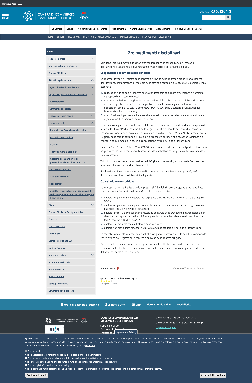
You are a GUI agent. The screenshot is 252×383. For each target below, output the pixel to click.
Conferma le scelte (37, 375)
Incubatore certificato (59, 262)
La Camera (57, 28)
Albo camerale (119, 28)
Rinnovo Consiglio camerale (188, 28)
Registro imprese (77, 36)
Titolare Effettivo (57, 73)
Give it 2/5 (104, 281)
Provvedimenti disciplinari (64, 151)
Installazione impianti (60, 169)
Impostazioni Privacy (126, 332)
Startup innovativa (58, 283)
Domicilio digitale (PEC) (60, 240)
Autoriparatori (56, 101)
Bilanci (52, 205)
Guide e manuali (57, 248)
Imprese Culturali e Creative (63, 66)
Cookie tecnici (34, 351)
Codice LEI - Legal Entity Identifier (66, 212)
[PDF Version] (118, 268)
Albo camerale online (159, 304)
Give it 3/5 (106, 281)
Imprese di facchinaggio (61, 116)
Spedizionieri (55, 183)
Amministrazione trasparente (92, 28)
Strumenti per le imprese (61, 290)
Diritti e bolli (55, 233)
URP (138, 304)
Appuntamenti (163, 28)
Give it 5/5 (111, 281)
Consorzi (53, 219)
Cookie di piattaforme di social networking (48, 365)
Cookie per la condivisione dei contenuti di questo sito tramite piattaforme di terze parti (71, 358)
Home (50, 36)
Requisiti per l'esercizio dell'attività (68, 130)
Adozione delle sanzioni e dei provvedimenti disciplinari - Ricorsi (67, 160)
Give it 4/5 (109, 281)
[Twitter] (217, 12)
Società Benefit (56, 276)
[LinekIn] (229, 12)
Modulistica (184, 304)
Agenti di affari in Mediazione (64, 87)
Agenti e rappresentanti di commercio (68, 94)
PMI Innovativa (56, 269)
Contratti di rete (57, 226)
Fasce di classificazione (62, 137)
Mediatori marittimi (59, 176)
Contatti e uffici (116, 304)
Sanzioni (54, 144)
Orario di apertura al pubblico (81, 304)
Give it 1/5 (101, 281)
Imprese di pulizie (129, 36)
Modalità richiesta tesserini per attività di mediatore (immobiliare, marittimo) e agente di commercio (71, 194)
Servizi (70, 28)
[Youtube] (222, 12)
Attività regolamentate (103, 36)
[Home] (56, 15)
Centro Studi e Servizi (141, 28)
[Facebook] (213, 12)
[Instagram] (225, 12)
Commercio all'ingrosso (61, 109)
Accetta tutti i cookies (213, 375)
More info (90, 345)
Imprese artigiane (57, 255)
